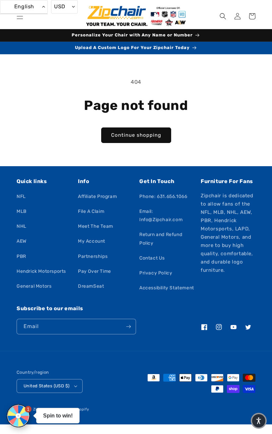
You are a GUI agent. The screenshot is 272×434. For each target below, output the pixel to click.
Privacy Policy (155, 273)
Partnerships (92, 256)
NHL (22, 226)
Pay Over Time (94, 271)
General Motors (34, 286)
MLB (22, 211)
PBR (21, 256)
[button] (20, 16)
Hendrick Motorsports (41, 271)
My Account (91, 241)
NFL (21, 196)
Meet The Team (95, 226)
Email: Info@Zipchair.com (160, 215)
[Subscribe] (128, 326)
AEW (22, 241)
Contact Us (152, 258)
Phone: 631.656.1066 (163, 196)
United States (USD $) (46, 385)
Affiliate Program (97, 196)
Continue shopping (136, 135)
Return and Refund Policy (160, 239)
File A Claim (91, 211)
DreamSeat (91, 286)
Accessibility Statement (166, 288)
